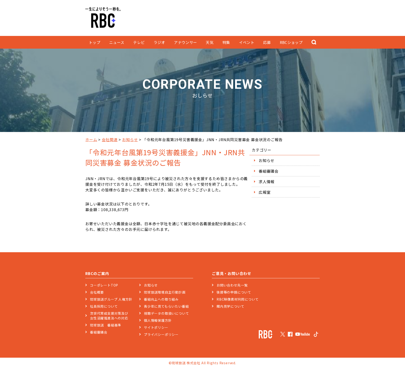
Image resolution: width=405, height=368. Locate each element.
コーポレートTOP (104, 285)
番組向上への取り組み (161, 299)
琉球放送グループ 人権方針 (111, 299)
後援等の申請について (234, 292)
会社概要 (97, 292)
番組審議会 (268, 171)
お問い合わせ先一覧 (232, 285)
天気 (210, 42)
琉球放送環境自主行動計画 (165, 292)
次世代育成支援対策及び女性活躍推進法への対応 (109, 315)
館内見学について (230, 306)
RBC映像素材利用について (238, 299)
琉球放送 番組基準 (105, 325)
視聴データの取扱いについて (166, 313)
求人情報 (266, 181)
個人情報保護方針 (158, 320)
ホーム (91, 139)
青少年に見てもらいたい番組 (166, 306)
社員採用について (104, 306)
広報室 (264, 192)
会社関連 (109, 139)
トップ (94, 42)
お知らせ (130, 139)
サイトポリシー (156, 327)
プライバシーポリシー (161, 334)
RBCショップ (291, 42)
